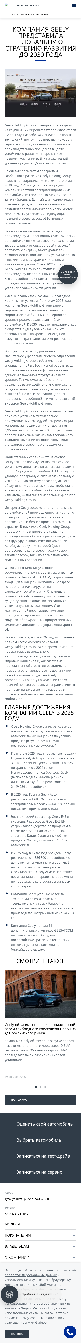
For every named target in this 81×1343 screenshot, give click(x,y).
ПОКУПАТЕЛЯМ (18, 1235)
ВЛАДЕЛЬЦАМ (17, 1246)
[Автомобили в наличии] (66, 6)
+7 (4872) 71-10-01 (17, 1213)
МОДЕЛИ (12, 1224)
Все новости (19, 1100)
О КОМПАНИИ (17, 1257)
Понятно (17, 1334)
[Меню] (74, 5)
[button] (36, 1087)
